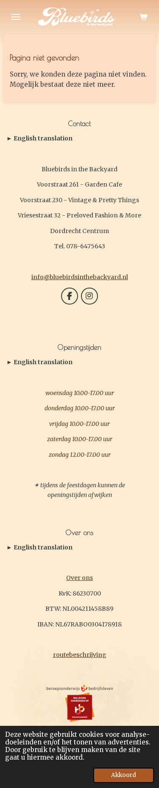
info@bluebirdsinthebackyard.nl (79, 277)
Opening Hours (39, 362)
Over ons (79, 578)
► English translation (39, 138)
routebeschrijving (79, 655)
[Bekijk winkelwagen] (143, 16)
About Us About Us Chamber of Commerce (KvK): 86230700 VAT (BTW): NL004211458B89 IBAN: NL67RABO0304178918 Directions (78, 548)
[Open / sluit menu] (15, 16)
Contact (39, 139)
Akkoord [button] (123, 775)
